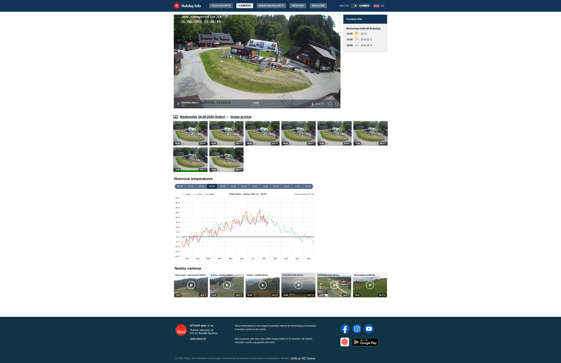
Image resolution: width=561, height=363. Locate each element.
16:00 (286, 186)
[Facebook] (345, 329)
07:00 (191, 186)
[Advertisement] (365, 80)
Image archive (241, 117)
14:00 (265, 186)
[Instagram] (357, 329)
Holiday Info (184, 3)
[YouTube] (369, 329)
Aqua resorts (221, 5)
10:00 (223, 186)
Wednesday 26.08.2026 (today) (202, 117)
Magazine (318, 5)
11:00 (233, 186)
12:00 (244, 186)
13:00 (254, 186)
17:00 (297, 186)
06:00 (180, 186)
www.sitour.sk (198, 338)
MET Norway (308, 358)
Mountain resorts (271, 5)
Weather (298, 5)
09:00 (212, 186)
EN (382, 6)
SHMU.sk (296, 358)
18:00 (308, 186)
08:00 (201, 186)
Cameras (245, 5)
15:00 (276, 186)
